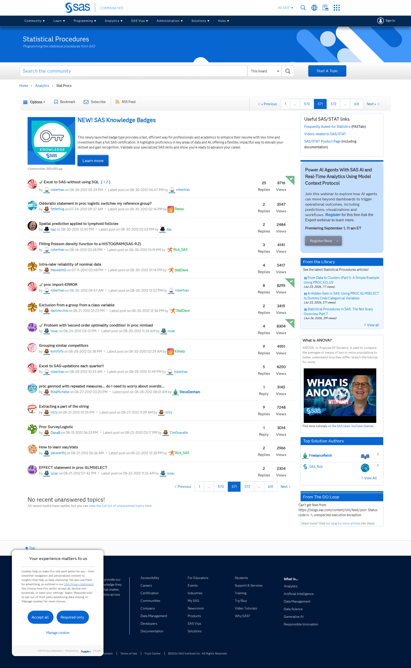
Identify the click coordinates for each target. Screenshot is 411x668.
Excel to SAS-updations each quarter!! (71, 366)
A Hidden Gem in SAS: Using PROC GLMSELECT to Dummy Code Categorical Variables (341, 295)
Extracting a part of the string (64, 406)
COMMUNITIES (111, 8)
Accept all (40, 617)
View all (373, 325)
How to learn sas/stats (58, 447)
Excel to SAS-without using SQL (72, 182)
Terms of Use (128, 653)
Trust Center (152, 653)
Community (33, 21)
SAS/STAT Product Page (322, 141)
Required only (72, 617)
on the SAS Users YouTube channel (350, 426)
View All (370, 478)
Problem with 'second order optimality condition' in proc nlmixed (98, 325)
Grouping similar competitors (63, 345)
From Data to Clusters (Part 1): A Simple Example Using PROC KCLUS (341, 280)
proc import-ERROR (60, 284)
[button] (51, 141)
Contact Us (325, 8)
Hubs (222, 21)
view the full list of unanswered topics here (120, 506)
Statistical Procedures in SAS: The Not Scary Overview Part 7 (338, 311)
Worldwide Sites (314, 8)
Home (23, 86)
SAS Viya (138, 21)
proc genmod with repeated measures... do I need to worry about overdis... (101, 386)
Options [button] (36, 102)
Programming (83, 21)
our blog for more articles (343, 523)
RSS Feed (129, 102)
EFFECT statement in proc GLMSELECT (73, 467)
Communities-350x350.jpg (45, 168)
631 (356, 104)
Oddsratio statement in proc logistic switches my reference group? (95, 203)
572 (333, 104)
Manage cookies (58, 633)
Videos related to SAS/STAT (325, 134)
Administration (168, 21)
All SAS (283, 7)
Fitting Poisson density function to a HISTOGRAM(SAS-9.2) (90, 244)
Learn (58, 21)
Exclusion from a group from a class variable (77, 305)
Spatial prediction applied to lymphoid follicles (79, 223)
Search (303, 8)
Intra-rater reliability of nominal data (70, 264)
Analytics (112, 21)
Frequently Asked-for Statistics (327, 126)
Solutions (198, 21)
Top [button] (32, 548)
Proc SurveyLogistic (56, 427)
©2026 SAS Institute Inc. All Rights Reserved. (197, 653)
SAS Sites (337, 8)
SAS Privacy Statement (79, 584)
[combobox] (157, 71)
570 (307, 104)
